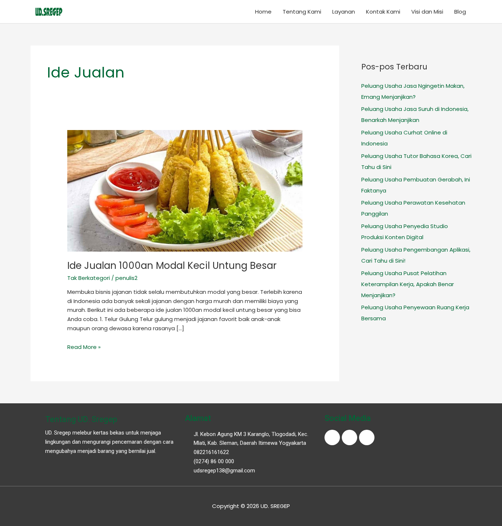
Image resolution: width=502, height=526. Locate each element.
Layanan (343, 11)
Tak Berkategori (88, 278)
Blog (460, 11)
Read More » (84, 347)
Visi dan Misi (427, 11)
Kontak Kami (383, 11)
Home (263, 11)
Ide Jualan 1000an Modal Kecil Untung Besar (172, 265)
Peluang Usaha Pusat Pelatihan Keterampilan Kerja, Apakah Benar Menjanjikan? (407, 284)
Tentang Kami (302, 11)
